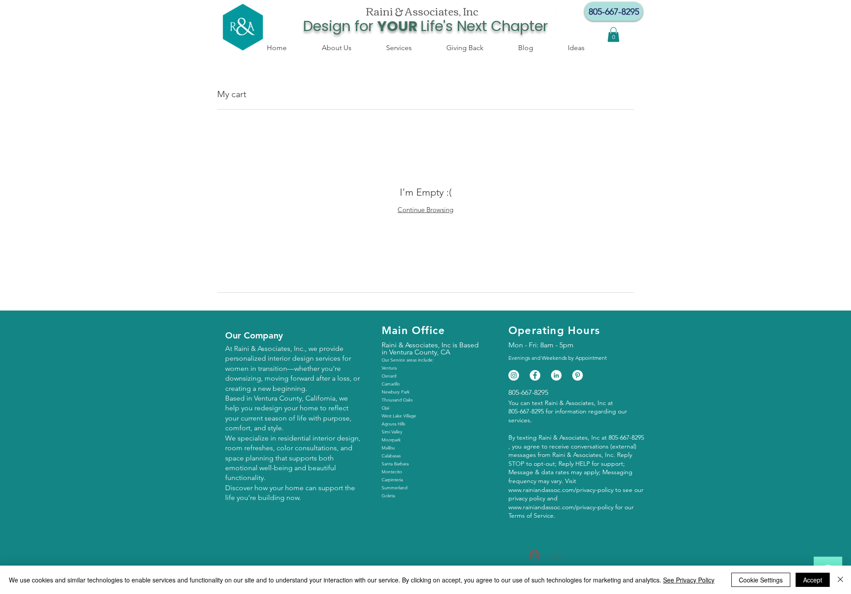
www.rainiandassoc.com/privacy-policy (560, 490)
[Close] (840, 580)
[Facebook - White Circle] (539, 11)
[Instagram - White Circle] (560, 11)
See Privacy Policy (688, 579)
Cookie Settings (761, 579)
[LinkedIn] (556, 375)
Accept (812, 579)
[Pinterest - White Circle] (577, 375)
